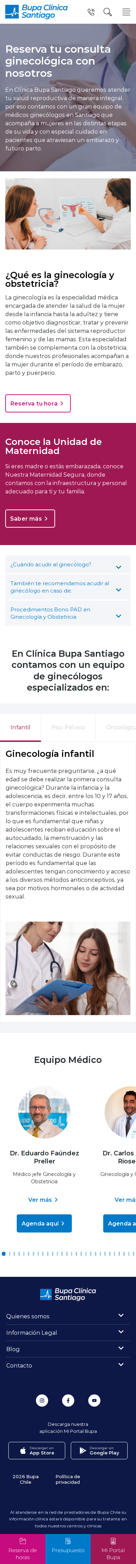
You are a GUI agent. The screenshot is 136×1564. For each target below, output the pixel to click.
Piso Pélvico (68, 727)
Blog (13, 1349)
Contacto (19, 1365)
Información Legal (31, 1332)
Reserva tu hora (34, 403)
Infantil (20, 727)
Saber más (26, 518)
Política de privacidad (67, 1479)
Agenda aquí (40, 1223)
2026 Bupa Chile (26, 1479)
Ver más (40, 1199)
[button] (4, 1254)
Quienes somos (28, 1316)
